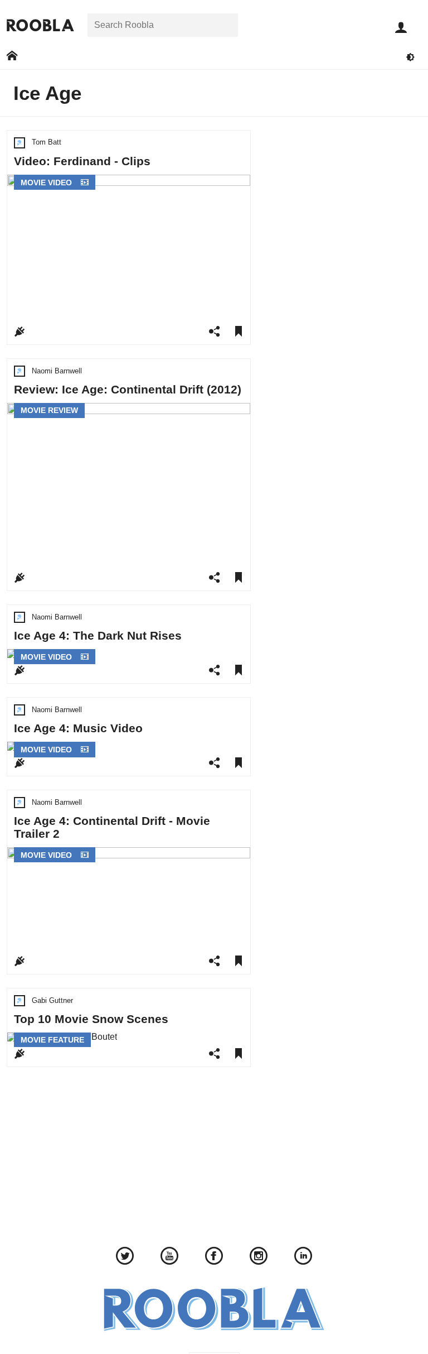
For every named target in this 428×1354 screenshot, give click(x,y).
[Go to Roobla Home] (40, 25)
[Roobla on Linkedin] (303, 1257)
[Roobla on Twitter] (125, 1257)
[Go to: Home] (12, 56)
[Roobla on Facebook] (214, 1257)
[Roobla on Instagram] (259, 1257)
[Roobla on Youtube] (169, 1257)
